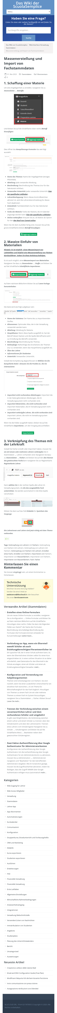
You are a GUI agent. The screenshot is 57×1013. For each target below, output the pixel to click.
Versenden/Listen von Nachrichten (20, 920)
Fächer (37, 559)
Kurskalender (12, 822)
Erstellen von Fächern (22, 554)
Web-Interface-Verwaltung (39, 45)
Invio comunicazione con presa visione (22, 983)
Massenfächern (23, 556)
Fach (32, 559)
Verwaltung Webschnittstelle (18, 915)
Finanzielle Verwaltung (16, 879)
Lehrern (26, 545)
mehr (36, 667)
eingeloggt (17, 572)
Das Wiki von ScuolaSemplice (16, 45)
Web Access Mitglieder (16, 791)
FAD (8, 874)
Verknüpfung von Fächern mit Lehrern (26, 551)
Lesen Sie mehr (13, 701)
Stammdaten (11, 48)
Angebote (11, 931)
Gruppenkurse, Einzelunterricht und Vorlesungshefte (28, 837)
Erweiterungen (13, 868)
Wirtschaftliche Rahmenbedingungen (21, 899)
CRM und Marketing (15, 843)
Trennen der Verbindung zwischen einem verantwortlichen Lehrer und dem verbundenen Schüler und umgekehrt (27, 711)
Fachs (10, 554)
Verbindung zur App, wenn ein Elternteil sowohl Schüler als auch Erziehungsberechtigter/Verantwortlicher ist (29, 646)
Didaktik (10, 848)
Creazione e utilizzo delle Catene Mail (21, 968)
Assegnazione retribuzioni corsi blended (22, 988)
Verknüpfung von (15, 545)
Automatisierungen (14, 817)
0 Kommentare (41, 74)
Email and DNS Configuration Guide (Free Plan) (25, 973)
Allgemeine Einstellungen (17, 894)
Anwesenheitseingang (15, 905)
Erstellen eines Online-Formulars (23, 612)
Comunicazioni (13, 827)
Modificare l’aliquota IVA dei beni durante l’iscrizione (27, 978)
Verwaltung (11, 796)
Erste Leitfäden (13, 889)
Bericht (10, 946)
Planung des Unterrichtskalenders (20, 941)
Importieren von (38, 554)
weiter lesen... (27, 636)
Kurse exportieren (14, 853)
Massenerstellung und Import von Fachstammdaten (23, 63)
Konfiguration (12, 832)
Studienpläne (12, 936)
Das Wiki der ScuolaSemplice (27, 4)
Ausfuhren (11, 863)
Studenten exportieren (16, 858)
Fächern (35, 545)
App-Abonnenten (14, 811)
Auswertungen (13, 956)
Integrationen (12, 910)
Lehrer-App (11, 806)
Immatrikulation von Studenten (19, 925)
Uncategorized (12, 951)
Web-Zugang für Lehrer (16, 786)
